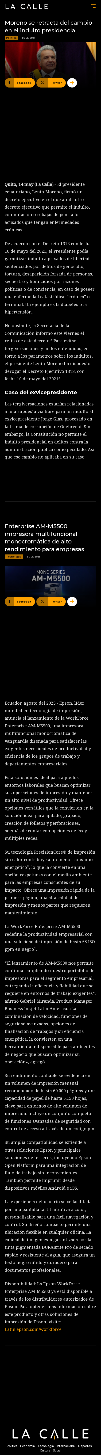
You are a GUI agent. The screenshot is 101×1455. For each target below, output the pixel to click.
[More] (72, 83)
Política (11, 37)
